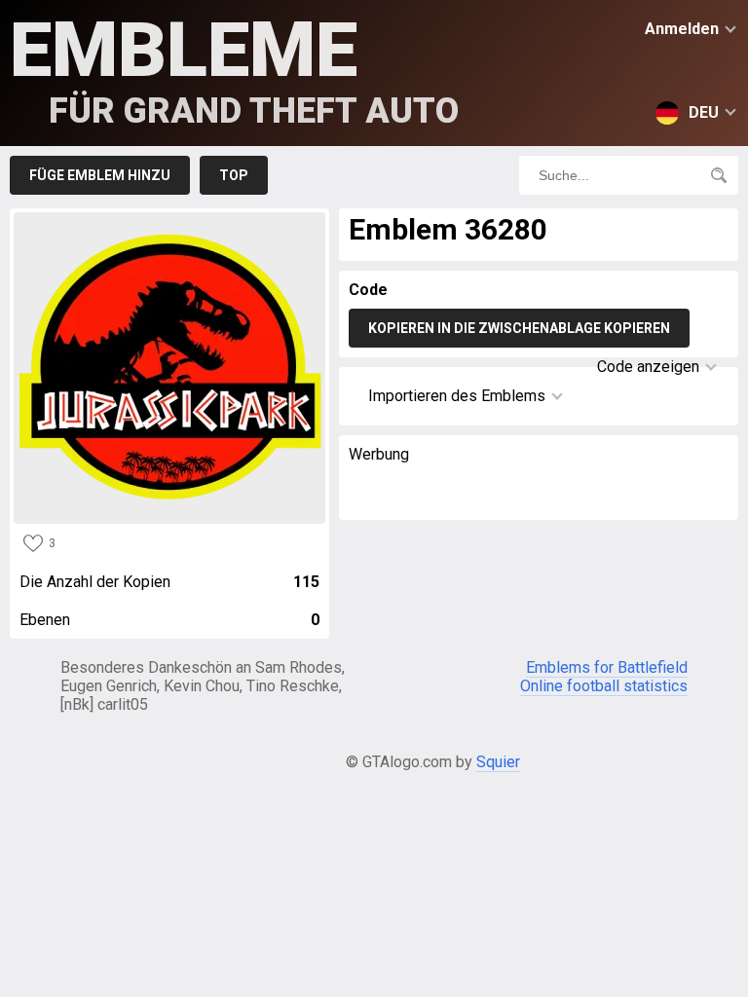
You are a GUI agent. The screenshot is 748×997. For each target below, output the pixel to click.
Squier (498, 762)
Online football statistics (604, 686)
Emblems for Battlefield (607, 667)
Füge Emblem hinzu (99, 175)
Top (233, 175)
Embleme (234, 68)
